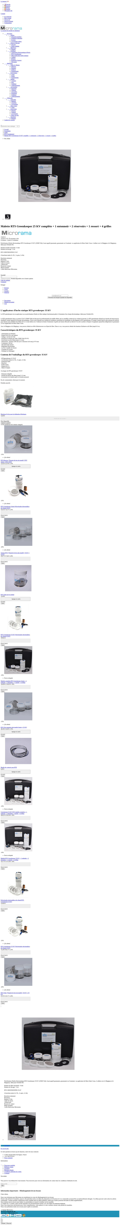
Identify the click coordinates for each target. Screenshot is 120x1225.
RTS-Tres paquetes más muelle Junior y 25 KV (14, 727)
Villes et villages (14, 65)
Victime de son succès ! (60, 418)
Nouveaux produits (9, 1165)
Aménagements (15, 85)
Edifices (13, 70)
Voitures (13, 112)
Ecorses (13, 40)
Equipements (14, 71)
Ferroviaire (12, 109)
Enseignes (14, 93)
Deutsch (8, 6)
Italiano (8, 7)
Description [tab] (7, 300)
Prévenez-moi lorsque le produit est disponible (60, 297)
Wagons (13, 110)
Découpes (14, 62)
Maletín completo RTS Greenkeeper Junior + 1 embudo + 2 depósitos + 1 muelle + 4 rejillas (14, 681)
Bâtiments (8, 63)
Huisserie (13, 88)
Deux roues (12, 106)
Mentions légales (9, 1170)
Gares (12, 74)
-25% (2, 500)
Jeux (12, 82)
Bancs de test (15, 115)
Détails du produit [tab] (9, 302)
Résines (13, 59)
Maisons (13, 66)
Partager (6, 288)
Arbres (11, 35)
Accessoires (12, 87)
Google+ (6, 291)
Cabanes (13, 81)
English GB (9, 10)
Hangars (13, 68)
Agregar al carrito (15, 466)
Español (8, 9)
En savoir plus (5, 1148)
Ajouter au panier (5, 278)
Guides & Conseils (9, 120)
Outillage (12, 51)
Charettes (13, 102)
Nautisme (12, 117)
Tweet (6, 289)
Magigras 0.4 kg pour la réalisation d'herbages (13, 414)
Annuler (3, 1223)
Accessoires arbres (16, 41)
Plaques (13, 49)
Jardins (11, 79)
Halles (13, 76)
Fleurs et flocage (14, 43)
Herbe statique (15, 46)
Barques (13, 118)
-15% (2, 454)
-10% (2, 675)
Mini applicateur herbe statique (19, 55)
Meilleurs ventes (8, 1167)
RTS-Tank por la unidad (7, 594)
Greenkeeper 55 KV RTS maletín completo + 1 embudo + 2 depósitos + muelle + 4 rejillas (14, 812)
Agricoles (12, 99)
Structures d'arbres (16, 37)
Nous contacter (8, 1158)
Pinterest (6, 292)
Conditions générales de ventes (12, 1171)
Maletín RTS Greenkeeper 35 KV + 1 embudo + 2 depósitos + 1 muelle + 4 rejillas (15, 859)
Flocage (13, 44)
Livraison (6, 1168)
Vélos (12, 107)
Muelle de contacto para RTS (9, 767)
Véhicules (8, 98)
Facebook (7, 1145)
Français (8, 4)
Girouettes (14, 91)
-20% (2, 547)
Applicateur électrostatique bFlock (20, 52)
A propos (6, 1173)
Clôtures (13, 90)
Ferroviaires (12, 73)
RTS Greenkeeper (16, 54)
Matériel (13, 101)
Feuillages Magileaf (16, 38)
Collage (13, 57)
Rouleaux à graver (16, 60)
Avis (5, 303)
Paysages (8, 33)
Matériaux (12, 48)
